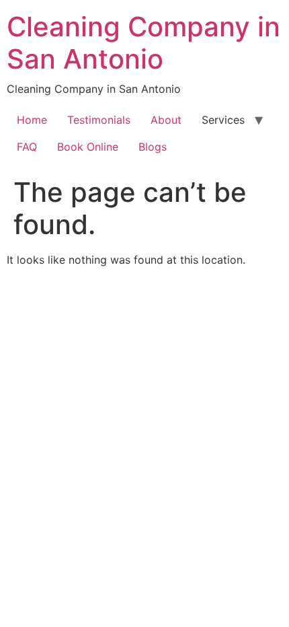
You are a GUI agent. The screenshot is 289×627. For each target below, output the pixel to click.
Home (32, 119)
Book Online (87, 146)
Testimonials (98, 119)
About (166, 119)
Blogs (152, 146)
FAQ (27, 146)
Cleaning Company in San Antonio (143, 42)
